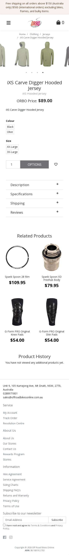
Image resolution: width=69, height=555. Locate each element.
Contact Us (9, 449)
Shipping (17, 203)
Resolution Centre (13, 423)
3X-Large (12, 152)
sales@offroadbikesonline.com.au (23, 397)
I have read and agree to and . (33, 527)
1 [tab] (26, 72)
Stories (7, 459)
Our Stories (9, 443)
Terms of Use (11, 506)
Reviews (16, 212)
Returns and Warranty (16, 495)
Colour (10, 121)
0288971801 (10, 393)
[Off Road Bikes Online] (34, 22)
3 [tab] (37, 72)
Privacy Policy (11, 501)
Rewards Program (13, 454)
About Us (8, 438)
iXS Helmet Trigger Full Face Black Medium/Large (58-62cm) (29, 539)
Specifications (21, 194)
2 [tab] (32, 72)
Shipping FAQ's (12, 490)
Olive (10, 132)
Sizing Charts (10, 485)
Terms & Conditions (41, 525)
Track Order (10, 418)
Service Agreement (14, 479)
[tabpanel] (47, 54)
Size (8, 141)
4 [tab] (43, 72)
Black (10, 126)
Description (19, 185)
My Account (10, 412)
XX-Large (12, 146)
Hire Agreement (12, 474)
